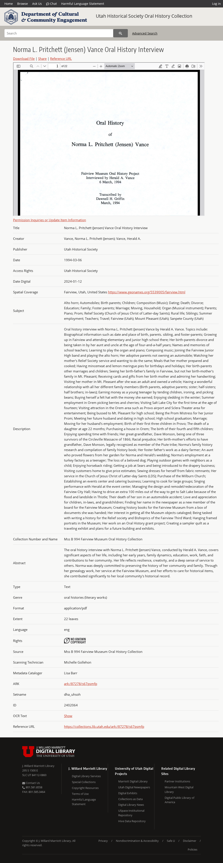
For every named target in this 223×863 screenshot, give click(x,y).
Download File (24, 58)
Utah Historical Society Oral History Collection (144, 16)
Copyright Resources (85, 788)
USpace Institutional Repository (131, 813)
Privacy (103, 841)
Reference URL (61, 58)
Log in (216, 4)
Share (42, 58)
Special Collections (84, 782)
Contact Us (32, 783)
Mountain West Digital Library (179, 789)
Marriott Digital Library (133, 781)
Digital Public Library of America (179, 800)
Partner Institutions (177, 781)
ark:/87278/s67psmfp (80, 683)
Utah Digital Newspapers (134, 787)
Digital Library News (131, 805)
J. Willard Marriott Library (38, 766)
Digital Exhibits (127, 793)
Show (68, 716)
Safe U (171, 841)
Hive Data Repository (132, 821)
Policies (192, 849)
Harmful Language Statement (82, 4)
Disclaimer (189, 841)
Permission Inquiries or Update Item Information (49, 220)
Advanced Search (144, 33)
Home (8, 4)
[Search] (120, 33)
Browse (22, 4)
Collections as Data (130, 799)
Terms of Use (80, 794)
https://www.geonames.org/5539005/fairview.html (146, 292)
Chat (53, 4)
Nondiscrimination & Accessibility (137, 841)
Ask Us (37, 4)
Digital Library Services (86, 776)
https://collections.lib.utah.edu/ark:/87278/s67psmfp (104, 726)
